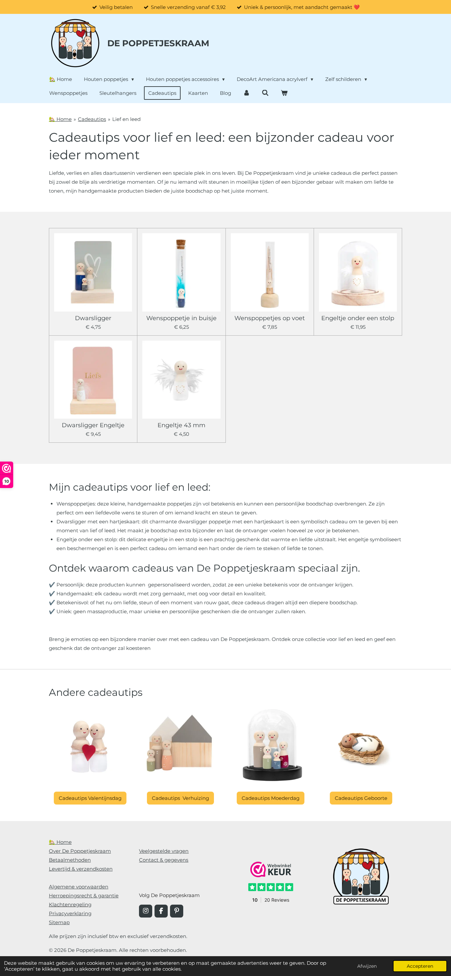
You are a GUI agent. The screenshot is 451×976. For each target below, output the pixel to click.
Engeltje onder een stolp (357, 318)
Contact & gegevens (163, 860)
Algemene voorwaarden (78, 886)
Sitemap (59, 922)
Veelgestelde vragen (164, 851)
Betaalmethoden (70, 860)
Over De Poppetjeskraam (80, 851)
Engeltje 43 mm (181, 425)
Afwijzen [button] (367, 966)
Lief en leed (126, 119)
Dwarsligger (93, 318)
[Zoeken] (265, 93)
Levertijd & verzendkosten (81, 869)
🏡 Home (60, 119)
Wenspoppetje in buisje (181, 318)
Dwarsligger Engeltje (93, 425)
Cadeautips (92, 119)
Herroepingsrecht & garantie (84, 895)
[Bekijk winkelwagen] (284, 93)
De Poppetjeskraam (158, 43)
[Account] (246, 93)
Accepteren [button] (420, 966)
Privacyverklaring (70, 913)
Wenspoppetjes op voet (269, 318)
